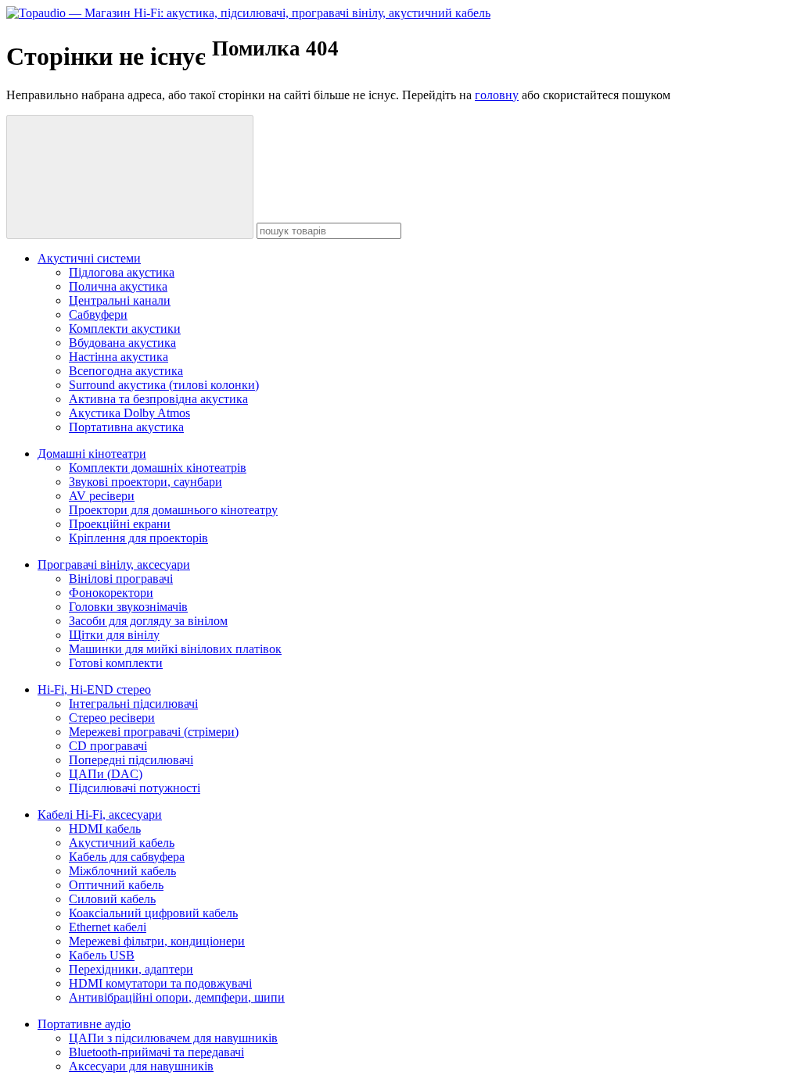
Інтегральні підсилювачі (133, 703)
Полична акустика (118, 286)
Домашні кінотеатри (92, 453)
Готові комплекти (116, 663)
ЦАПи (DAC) (105, 774)
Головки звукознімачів (128, 606)
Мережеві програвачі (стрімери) (154, 731)
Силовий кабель (112, 899)
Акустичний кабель (121, 842)
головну (497, 95)
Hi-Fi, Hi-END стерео (94, 689)
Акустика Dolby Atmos (129, 413)
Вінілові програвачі (121, 578)
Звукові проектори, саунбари (145, 481)
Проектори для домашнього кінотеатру (173, 509)
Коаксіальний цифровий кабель (153, 913)
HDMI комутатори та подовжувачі (160, 983)
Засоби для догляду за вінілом (148, 620)
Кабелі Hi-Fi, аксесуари (100, 814)
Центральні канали (120, 300)
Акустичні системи (89, 258)
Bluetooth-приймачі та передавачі (156, 1052)
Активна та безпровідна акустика (158, 398)
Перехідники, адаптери (131, 969)
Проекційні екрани (120, 523)
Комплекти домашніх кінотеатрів (157, 467)
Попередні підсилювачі (131, 759)
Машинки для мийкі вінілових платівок (175, 649)
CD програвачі (108, 745)
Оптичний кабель (116, 884)
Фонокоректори (111, 592)
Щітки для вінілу (114, 634)
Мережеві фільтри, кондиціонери (157, 941)
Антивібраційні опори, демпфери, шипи (177, 997)
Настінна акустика (118, 356)
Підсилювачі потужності (134, 788)
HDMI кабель (105, 828)
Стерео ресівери (112, 717)
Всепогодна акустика (126, 370)
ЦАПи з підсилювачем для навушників (173, 1038)
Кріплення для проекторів (138, 538)
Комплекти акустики (125, 328)
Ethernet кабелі (107, 927)
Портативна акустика (126, 427)
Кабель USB (102, 955)
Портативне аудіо (84, 1024)
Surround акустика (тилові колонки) (164, 384)
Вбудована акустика (122, 342)
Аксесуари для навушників (141, 1066)
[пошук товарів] (129, 177)
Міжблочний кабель (122, 870)
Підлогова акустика (121, 272)
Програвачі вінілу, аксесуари (114, 564)
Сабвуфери (98, 314)
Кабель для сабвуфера (127, 856)
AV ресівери (102, 495)
